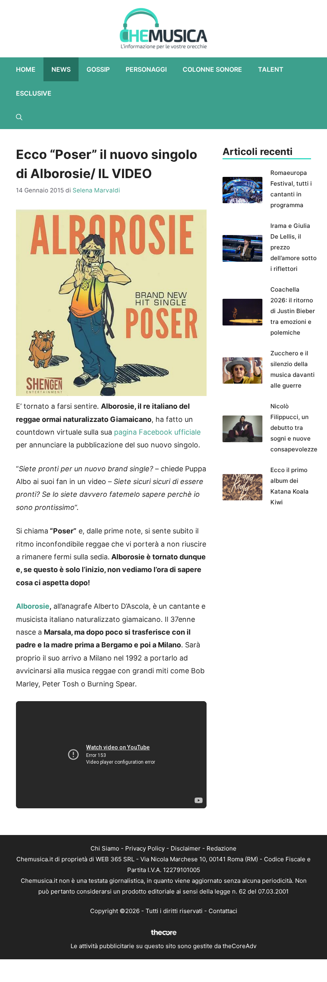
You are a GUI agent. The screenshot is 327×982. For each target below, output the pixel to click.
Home (25, 69)
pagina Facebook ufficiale (156, 432)
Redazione (221, 848)
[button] (19, 117)
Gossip (98, 69)
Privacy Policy (145, 848)
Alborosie (32, 606)
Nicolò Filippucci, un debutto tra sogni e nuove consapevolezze (293, 427)
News (61, 69)
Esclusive (33, 93)
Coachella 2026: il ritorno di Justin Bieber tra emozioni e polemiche (292, 311)
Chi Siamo (105, 848)
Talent (271, 69)
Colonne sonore (212, 69)
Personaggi (146, 69)
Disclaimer (186, 848)
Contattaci (223, 911)
